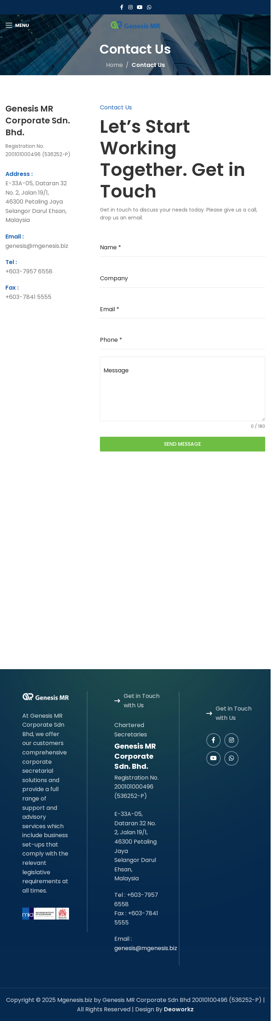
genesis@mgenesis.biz (145, 948)
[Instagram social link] (130, 7)
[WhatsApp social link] (149, 7)
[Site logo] (135, 25)
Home (114, 65)
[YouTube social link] (140, 7)
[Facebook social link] (122, 7)
